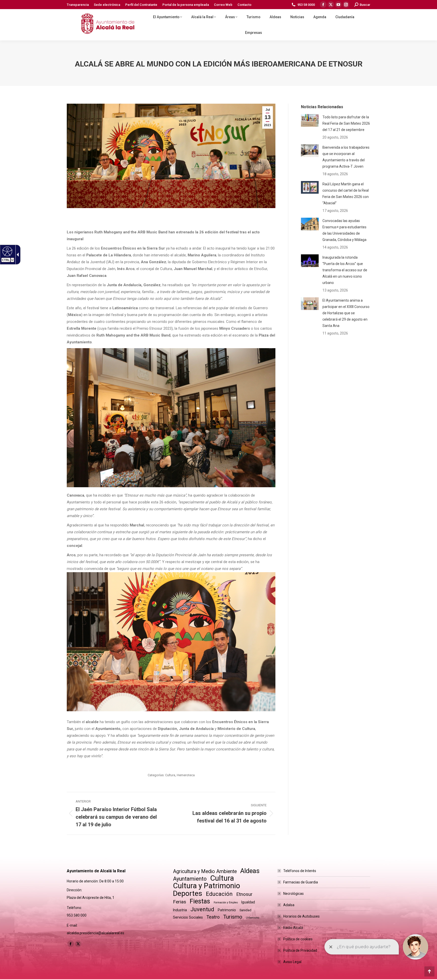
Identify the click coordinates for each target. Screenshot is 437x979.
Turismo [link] (232, 917)
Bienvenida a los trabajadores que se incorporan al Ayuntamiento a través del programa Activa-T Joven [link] (345, 156)
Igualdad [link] (248, 902)
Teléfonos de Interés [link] (299, 871)
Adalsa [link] (288, 905)
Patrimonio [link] (227, 910)
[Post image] (310, 120)
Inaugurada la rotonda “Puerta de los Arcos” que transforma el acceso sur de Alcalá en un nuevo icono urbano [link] (344, 270)
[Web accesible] (6, 251)
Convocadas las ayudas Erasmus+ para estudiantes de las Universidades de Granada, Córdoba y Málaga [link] (344, 230)
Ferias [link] (179, 902)
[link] (78, 4)
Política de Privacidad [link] (300, 950)
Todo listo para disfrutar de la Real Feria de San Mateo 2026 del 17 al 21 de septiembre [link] (346, 123)
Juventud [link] (202, 909)
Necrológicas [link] (293, 894)
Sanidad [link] (245, 910)
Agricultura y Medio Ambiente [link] (205, 871)
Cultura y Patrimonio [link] (206, 886)
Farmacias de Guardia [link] (300, 882)
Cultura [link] (170, 775)
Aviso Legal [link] (292, 962)
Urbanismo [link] (252, 917)
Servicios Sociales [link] (188, 917)
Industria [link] (180, 910)
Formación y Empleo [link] (226, 902)
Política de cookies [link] (298, 939)
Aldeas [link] (249, 871)
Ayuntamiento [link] (190, 879)
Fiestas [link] (200, 901)
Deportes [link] (187, 893)
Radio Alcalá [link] (293, 928)
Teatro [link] (213, 917)
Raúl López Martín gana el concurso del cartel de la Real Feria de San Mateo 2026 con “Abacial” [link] (345, 193)
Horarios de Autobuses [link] (301, 916)
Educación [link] (219, 894)
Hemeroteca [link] (186, 775)
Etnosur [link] (244, 894)
